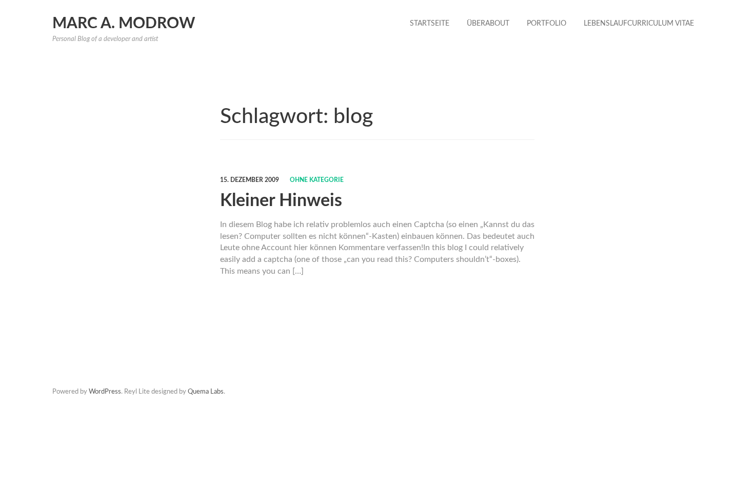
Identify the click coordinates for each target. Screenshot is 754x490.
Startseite (429, 23)
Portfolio (546, 23)
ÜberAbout (488, 23)
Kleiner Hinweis (281, 201)
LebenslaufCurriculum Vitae (639, 23)
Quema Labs (206, 392)
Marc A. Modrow (123, 23)
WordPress (105, 392)
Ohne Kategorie (317, 180)
